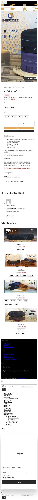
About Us (7, 343)
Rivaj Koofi (20, 295)
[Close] (1, 492)
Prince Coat (7, 400)
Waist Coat (7, 408)
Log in (19, 482)
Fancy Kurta (8, 402)
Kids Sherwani (12, 422)
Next (35, 47)
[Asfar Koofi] (21, 261)
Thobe (6, 403)
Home (5, 87)
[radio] (6, 107)
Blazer (6, 406)
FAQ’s (6, 356)
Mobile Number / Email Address (12, 467)
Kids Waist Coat (12, 421)
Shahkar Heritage (13, 398)
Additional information (12, 177)
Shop (10, 87)
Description (8, 173)
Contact (6, 345)
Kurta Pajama (8, 413)
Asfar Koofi (21, 270)
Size (5, 112)
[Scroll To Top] (2, 382)
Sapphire (7, 395)
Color (5, 103)
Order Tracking (9, 354)
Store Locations (9, 347)
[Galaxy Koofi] (20, 235)
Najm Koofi (21, 324)
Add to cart (19, 128)
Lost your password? (8, 477)
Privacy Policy (8, 357)
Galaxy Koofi (20, 244)
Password (5, 472)
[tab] (19, 173)
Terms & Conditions (10, 359)
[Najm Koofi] (21, 315)
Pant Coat (7, 405)
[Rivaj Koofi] (20, 286)
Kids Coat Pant (12, 416)
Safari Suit (7, 410)
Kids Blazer (11, 419)
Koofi (14, 87)
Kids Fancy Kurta (13, 418)
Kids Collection (8, 414)
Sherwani (7, 397)
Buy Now (19, 131)
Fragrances (7, 411)
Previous (2, 47)
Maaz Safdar (8, 394)
